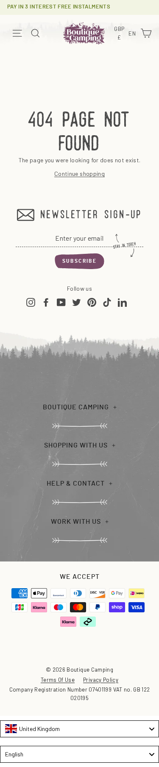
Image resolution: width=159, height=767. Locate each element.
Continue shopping (79, 173)
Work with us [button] (76, 521)
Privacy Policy (100, 679)
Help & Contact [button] (76, 483)
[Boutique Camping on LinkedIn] (122, 302)
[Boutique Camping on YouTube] (61, 302)
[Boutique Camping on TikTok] (107, 302)
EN (133, 34)
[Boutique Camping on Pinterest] (91, 302)
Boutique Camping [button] (76, 407)
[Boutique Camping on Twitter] (76, 302)
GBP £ (120, 33)
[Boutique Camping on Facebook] (46, 302)
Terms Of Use (58, 679)
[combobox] (79, 728)
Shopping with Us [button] (76, 445)
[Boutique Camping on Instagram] (30, 302)
